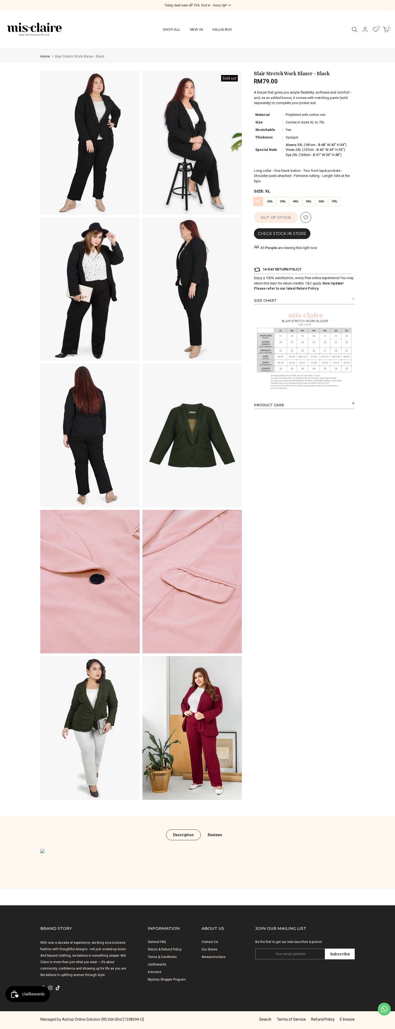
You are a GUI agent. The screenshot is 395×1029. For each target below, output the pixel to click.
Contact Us (210, 942)
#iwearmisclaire (213, 957)
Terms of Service (291, 1019)
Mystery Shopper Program (167, 979)
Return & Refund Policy (165, 949)
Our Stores (209, 949)
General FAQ (157, 942)
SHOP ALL (171, 29)
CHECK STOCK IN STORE (282, 233)
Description (183, 834)
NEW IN (196, 29)
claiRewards (157, 964)
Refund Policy (323, 1019)
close (6, 5)
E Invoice (347, 1019)
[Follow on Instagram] (50, 988)
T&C (308, 283)
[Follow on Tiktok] (57, 988)
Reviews (215, 834)
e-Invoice (154, 972)
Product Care (269, 405)
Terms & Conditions (162, 957)
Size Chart (265, 300)
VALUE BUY (222, 29)
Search (265, 1019)
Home (45, 56)
